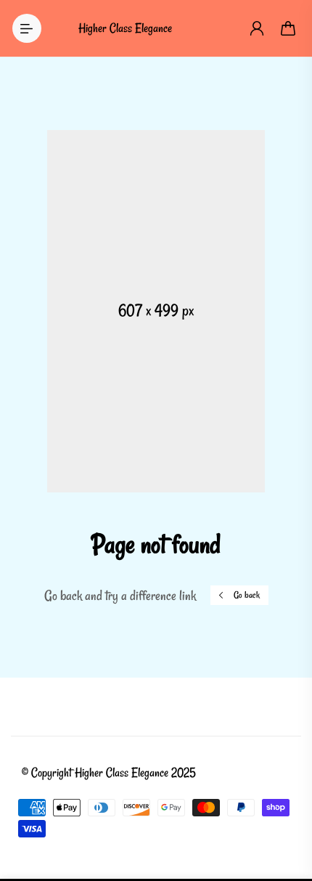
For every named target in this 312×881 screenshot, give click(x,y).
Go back (247, 594)
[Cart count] (288, 28)
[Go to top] (286, 808)
